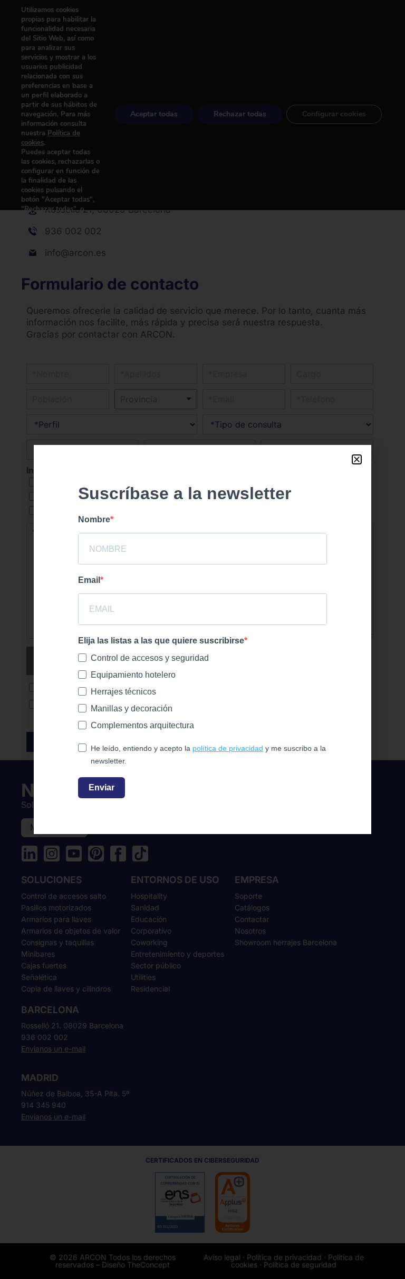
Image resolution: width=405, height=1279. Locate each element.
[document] (202, 639)
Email (89, 580)
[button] (357, 459)
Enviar (101, 787)
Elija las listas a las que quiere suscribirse (161, 640)
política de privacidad (227, 748)
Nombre (94, 519)
